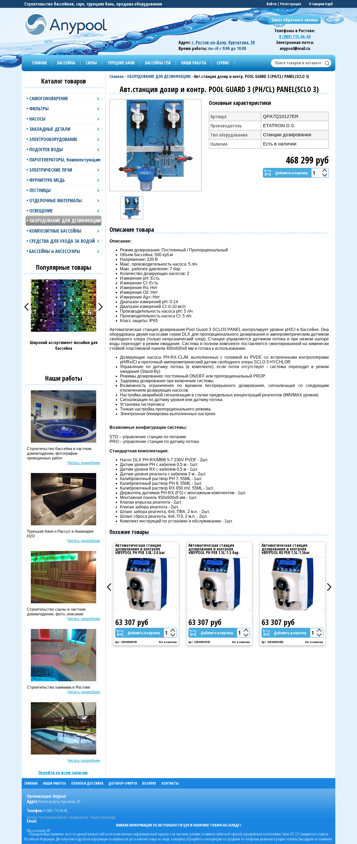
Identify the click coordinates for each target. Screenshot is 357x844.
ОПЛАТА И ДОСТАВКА (87, 783)
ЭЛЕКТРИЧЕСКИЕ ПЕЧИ (50, 170)
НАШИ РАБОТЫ (193, 63)
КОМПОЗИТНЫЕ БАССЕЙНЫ (55, 231)
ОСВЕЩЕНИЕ (41, 210)
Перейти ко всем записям (63, 772)
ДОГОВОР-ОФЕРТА (122, 783)
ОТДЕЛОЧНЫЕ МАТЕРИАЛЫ (55, 200)
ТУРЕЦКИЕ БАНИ (121, 63)
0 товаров (316, 3)
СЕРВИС (223, 63)
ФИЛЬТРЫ (39, 108)
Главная (117, 76)
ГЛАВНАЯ (39, 63)
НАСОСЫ (37, 119)
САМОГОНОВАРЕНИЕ (48, 98)
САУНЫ (91, 63)
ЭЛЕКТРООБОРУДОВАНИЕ (53, 139)
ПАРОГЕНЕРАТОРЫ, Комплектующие (65, 159)
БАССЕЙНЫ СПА (158, 63)
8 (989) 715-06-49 (294, 36)
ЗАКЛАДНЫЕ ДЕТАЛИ (49, 129)
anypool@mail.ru (49, 821)
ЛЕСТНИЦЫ (40, 190)
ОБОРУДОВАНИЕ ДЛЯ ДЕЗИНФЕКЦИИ (65, 220)
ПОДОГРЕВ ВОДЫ (46, 149)
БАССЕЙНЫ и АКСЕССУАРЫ (54, 251)
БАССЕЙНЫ (66, 63)
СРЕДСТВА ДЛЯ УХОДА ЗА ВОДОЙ (62, 241)
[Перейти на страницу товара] (146, 584)
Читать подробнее (83, 462)
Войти (272, 3)
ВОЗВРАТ (149, 783)
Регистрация (290, 3)
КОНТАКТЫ (170, 783)
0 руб (329, 3)
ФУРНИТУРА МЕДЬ (47, 180)
